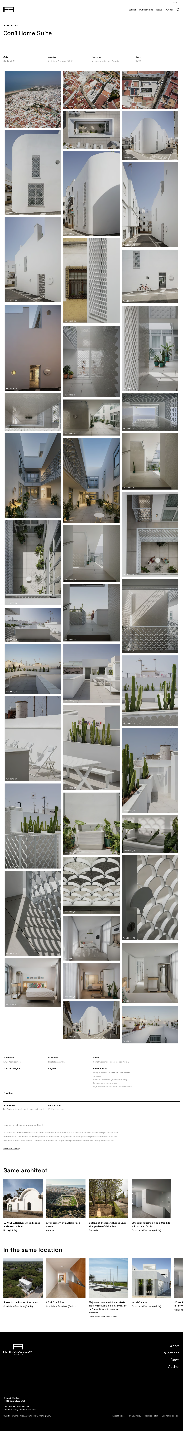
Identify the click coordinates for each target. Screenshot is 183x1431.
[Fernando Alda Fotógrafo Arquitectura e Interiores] (8, 9)
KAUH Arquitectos (12, 1062)
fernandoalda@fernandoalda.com (19, 1409)
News (159, 9)
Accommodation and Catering (106, 61)
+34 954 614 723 (21, 1406)
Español (176, 2)
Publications (146, 9)
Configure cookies (171, 1415)
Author (169, 9)
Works (132, 9)
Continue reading (11, 1148)
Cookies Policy (151, 1415)
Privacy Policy (134, 1415)
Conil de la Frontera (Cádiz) (60, 61)
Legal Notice (119, 1415)
